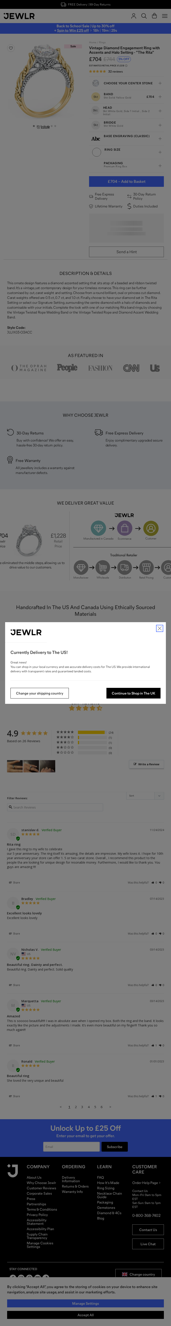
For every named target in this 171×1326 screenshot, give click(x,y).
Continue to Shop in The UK (133, 693)
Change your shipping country (39, 693)
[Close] (159, 628)
